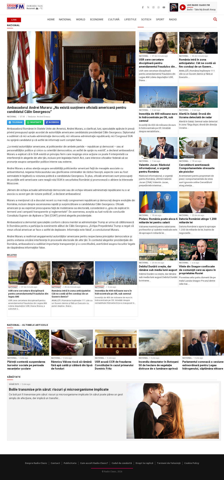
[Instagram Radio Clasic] (153, 7)
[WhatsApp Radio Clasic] (158, 7)
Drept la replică (144, 463)
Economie (96, 19)
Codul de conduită (122, 463)
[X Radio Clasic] (148, 7)
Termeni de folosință (169, 463)
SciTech (146, 19)
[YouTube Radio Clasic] (164, 7)
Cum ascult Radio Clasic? (94, 463)
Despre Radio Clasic (36, 463)
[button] (192, 7)
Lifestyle (130, 19)
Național (65, 19)
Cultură (113, 19)
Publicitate (70, 463)
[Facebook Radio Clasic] (143, 7)
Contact (55, 463)
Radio (173, 19)
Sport (160, 19)
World (80, 19)
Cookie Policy (191, 463)
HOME (51, 19)
